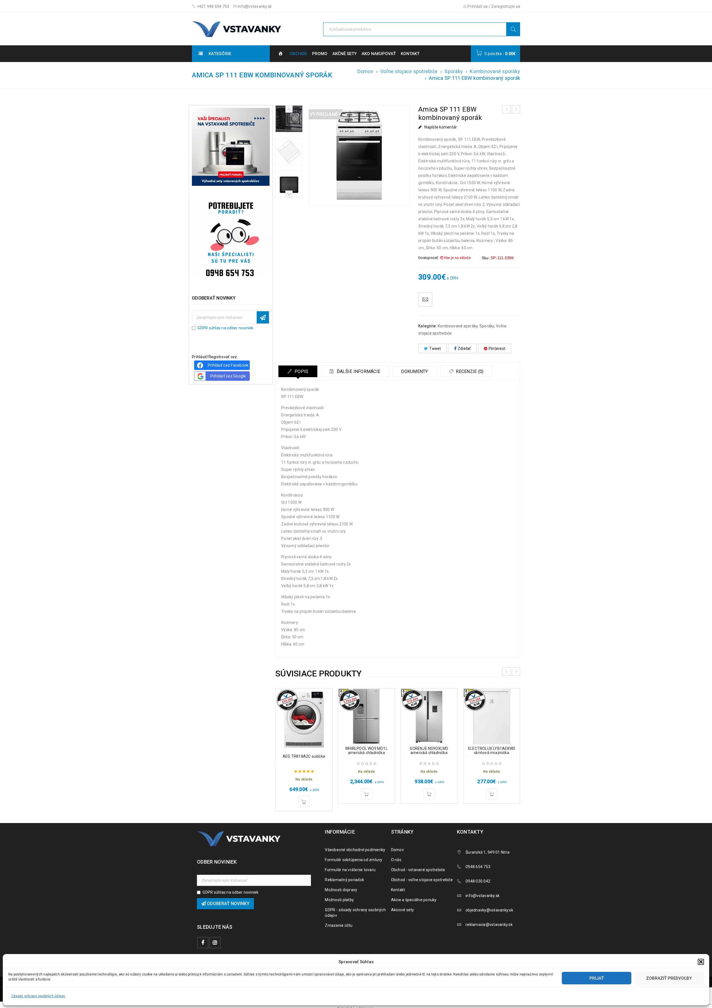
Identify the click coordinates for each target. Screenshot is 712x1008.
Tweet (435, 348)
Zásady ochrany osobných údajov (38, 996)
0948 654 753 (478, 866)
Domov (365, 71)
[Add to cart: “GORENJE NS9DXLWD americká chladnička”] (429, 793)
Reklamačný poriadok (344, 880)
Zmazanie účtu (338, 925)
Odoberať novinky (263, 317)
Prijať (596, 978)
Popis (300, 371)
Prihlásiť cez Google (228, 376)
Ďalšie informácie (358, 371)
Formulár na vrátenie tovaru (350, 870)
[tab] (297, 371)
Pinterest (497, 348)
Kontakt (398, 890)
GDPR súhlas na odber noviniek (225, 328)
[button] (701, 962)
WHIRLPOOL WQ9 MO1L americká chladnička (366, 750)
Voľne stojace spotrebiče (408, 71)
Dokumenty (414, 371)
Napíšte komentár (440, 127)
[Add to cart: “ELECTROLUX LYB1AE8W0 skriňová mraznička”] (491, 793)
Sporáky (453, 71)
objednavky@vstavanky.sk (489, 910)
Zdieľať (464, 348)
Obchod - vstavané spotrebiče (418, 870)
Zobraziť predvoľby (669, 978)
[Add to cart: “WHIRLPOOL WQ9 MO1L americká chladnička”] (366, 793)
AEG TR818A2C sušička (304, 756)
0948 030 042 (478, 881)
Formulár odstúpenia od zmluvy (353, 860)
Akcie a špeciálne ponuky (414, 900)
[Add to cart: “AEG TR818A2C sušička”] (304, 801)
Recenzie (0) (469, 371)
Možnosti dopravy (341, 890)
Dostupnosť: (428, 258)
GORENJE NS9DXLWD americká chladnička (429, 750)
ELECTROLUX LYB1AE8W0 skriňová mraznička (491, 750)
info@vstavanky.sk (254, 6)
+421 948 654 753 (212, 6)
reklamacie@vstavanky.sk (489, 924)
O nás (396, 860)
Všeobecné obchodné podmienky (355, 850)
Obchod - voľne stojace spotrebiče (422, 880)
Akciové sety (402, 910)
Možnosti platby (339, 900)
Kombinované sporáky (495, 71)
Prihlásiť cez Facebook (228, 365)
